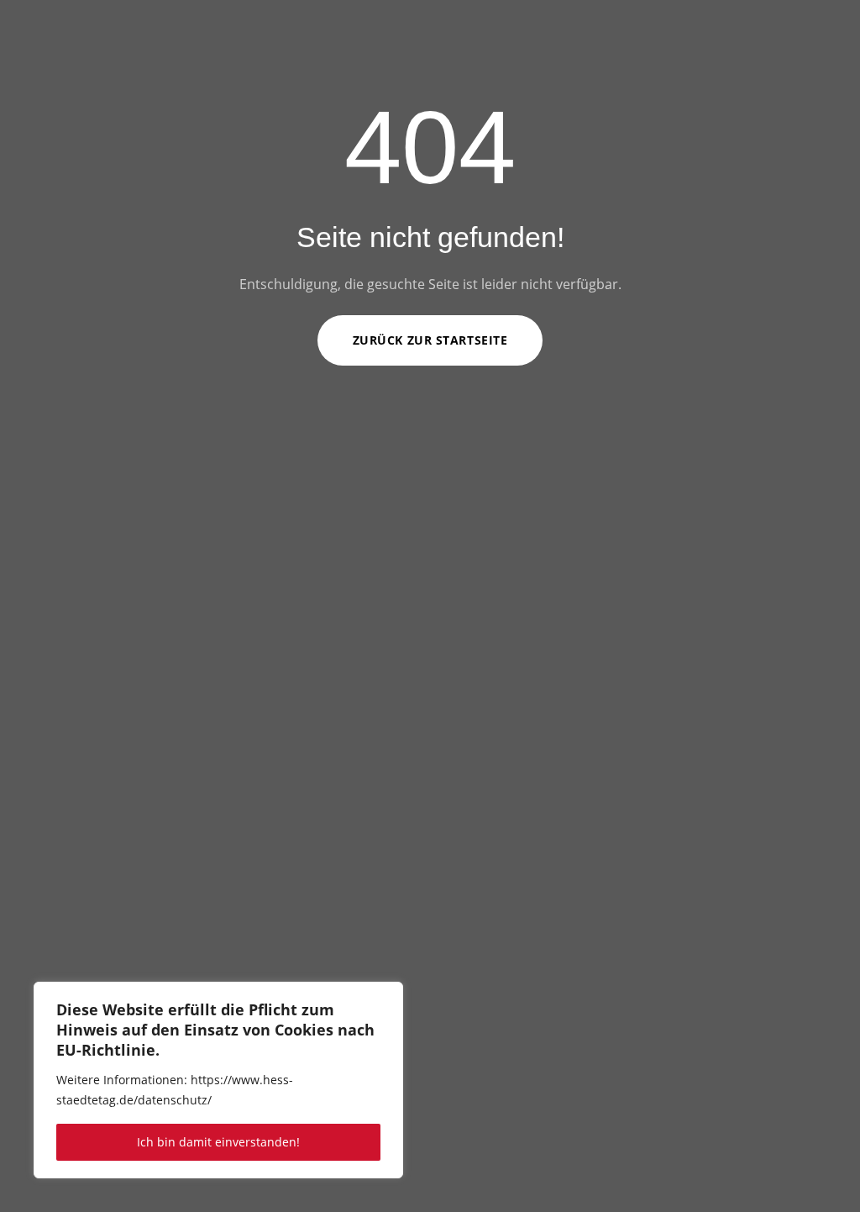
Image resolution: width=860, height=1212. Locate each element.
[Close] (385, 996)
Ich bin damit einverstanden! (218, 1142)
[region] (218, 1080)
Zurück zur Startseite (430, 340)
